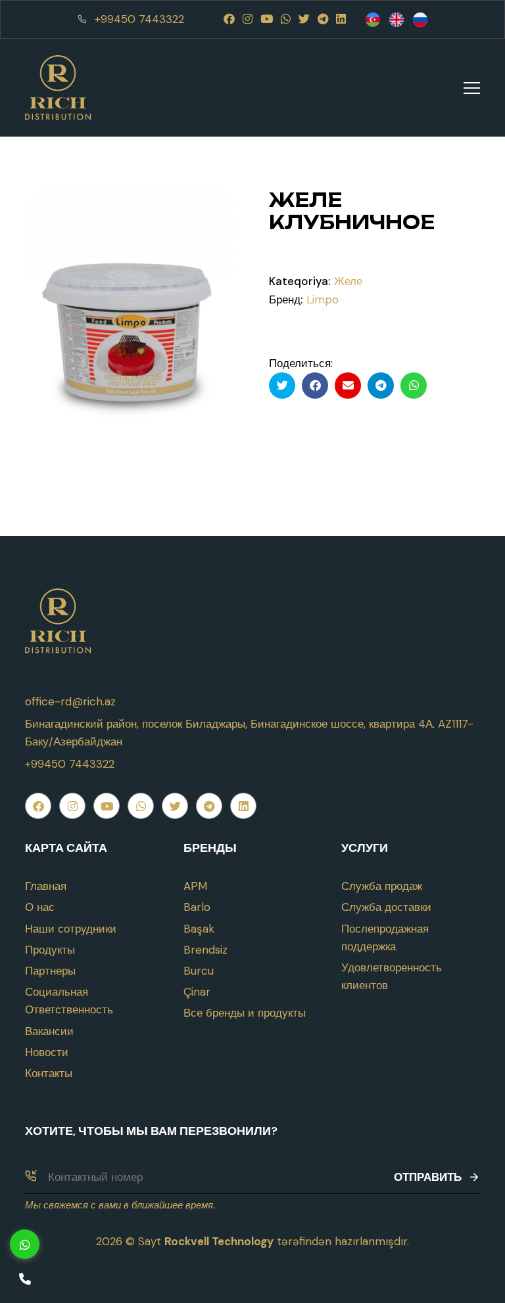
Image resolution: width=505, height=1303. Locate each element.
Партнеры (50, 970)
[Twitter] (304, 19)
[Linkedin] (341, 19)
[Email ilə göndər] (348, 385)
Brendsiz (205, 949)
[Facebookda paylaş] (315, 385)
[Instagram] (247, 19)
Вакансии (49, 1031)
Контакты (48, 1073)
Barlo (196, 907)
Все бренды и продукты (244, 1012)
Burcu (198, 970)
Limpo (322, 299)
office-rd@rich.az (70, 701)
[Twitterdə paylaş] (282, 385)
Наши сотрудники (70, 928)
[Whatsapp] (286, 19)
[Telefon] (24, 1278)
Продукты (50, 949)
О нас (40, 907)
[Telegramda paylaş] (381, 385)
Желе (348, 281)
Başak (198, 928)
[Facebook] (229, 19)
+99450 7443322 (139, 19)
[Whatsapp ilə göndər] (413, 385)
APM (195, 886)
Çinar (196, 991)
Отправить (428, 1177)
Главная (45, 886)
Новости (46, 1052)
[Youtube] (266, 19)
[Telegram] (323, 19)
